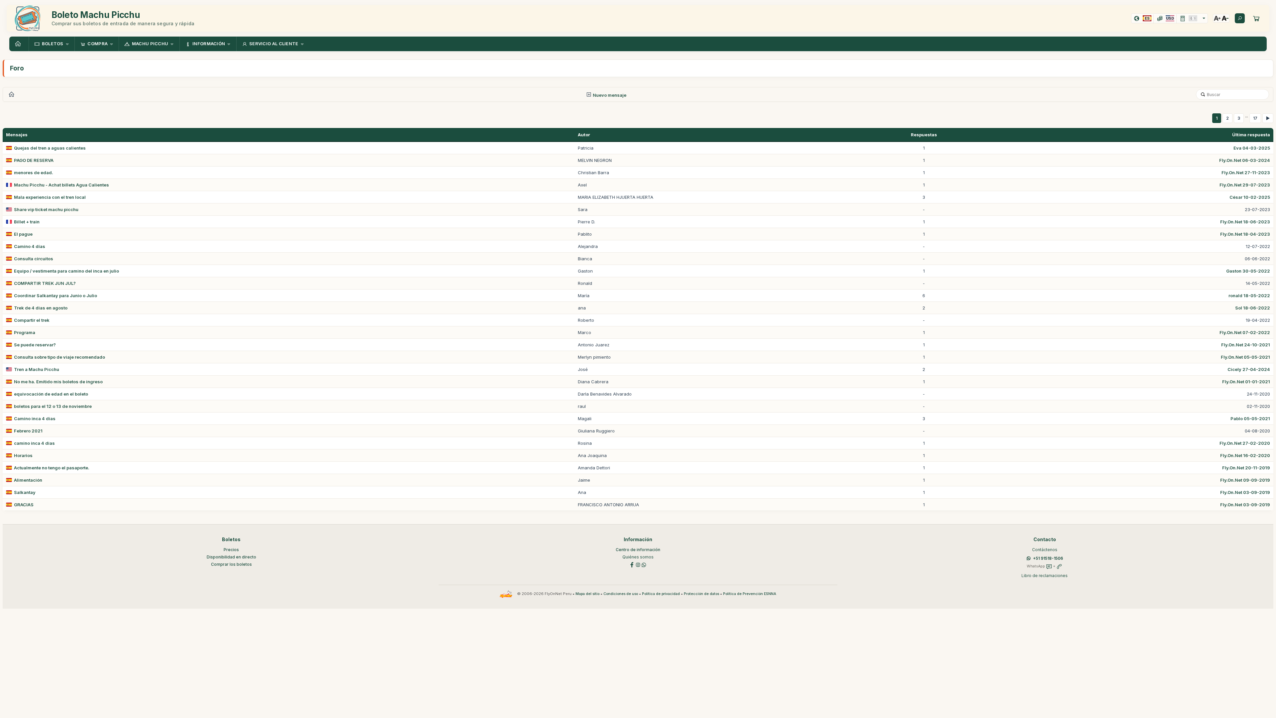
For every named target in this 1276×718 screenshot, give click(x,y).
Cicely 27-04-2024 (1248, 369)
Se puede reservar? (35, 344)
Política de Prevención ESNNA (749, 594)
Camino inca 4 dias (34, 418)
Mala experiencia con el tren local (50, 197)
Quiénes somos (638, 556)
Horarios (23, 455)
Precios (231, 549)
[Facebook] (632, 564)
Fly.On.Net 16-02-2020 (1245, 455)
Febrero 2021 (28, 430)
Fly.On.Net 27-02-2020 (1245, 443)
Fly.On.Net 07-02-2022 (1245, 332)
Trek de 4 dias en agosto (40, 307)
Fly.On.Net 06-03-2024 (1244, 160)
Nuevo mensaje (609, 95)
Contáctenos (1044, 549)
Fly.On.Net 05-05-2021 (1245, 357)
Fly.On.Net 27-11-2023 (1246, 172)
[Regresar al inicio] (19, 44)
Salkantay (25, 492)
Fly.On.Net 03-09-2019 (1245, 492)
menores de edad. (33, 172)
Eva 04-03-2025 (1251, 148)
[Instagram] (638, 564)
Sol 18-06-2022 (1252, 307)
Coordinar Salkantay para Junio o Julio (55, 295)
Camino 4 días (29, 246)
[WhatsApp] (644, 564)
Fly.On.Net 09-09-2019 (1245, 480)
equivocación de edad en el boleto (51, 394)
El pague (23, 234)
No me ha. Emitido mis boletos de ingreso (58, 381)
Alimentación (28, 480)
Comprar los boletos (231, 564)
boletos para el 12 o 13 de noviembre (53, 406)
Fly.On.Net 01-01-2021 (1246, 381)
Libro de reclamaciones (1044, 575)
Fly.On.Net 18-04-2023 (1245, 234)
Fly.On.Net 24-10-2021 (1245, 344)
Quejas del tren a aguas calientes (50, 148)
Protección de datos (701, 594)
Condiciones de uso (620, 594)
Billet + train (27, 221)
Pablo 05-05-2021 (1250, 418)
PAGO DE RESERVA (33, 160)
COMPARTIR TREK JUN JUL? (45, 283)
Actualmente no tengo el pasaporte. (51, 467)
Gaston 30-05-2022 (1248, 271)
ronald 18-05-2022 (1249, 295)
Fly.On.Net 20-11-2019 (1246, 467)
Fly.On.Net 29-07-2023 (1245, 184)
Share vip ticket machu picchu (46, 209)
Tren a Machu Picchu (36, 369)
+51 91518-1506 (1048, 558)
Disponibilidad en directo (231, 556)
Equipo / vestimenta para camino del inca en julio (66, 271)
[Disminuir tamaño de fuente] (1225, 18)
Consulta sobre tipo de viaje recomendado (59, 357)
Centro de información (638, 549)
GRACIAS (24, 504)
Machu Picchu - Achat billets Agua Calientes (61, 184)
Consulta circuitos (33, 258)
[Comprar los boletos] (1256, 18)
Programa (24, 332)
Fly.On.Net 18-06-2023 (1245, 221)
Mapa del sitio (587, 594)
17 (1255, 118)
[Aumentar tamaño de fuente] (1217, 18)
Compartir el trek (32, 320)
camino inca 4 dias (34, 443)
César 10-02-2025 (1249, 197)
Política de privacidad (661, 594)
